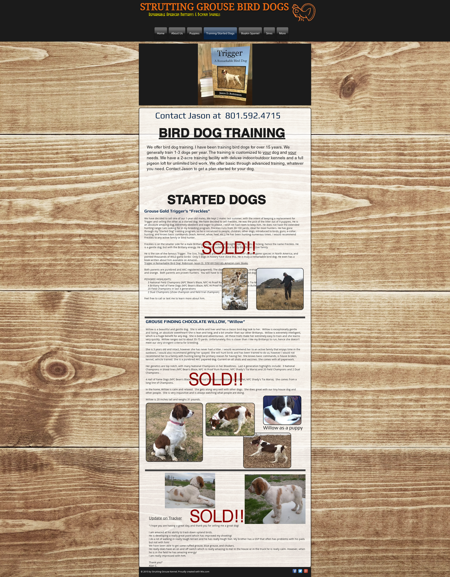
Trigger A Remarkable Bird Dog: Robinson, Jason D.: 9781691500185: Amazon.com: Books (196, 263)
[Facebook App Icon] (295, 571)
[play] (306, 100)
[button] (225, 74)
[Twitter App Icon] (300, 571)
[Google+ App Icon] (306, 571)
